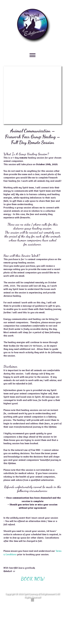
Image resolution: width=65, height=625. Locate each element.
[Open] (32, 55)
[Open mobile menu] (32, 600)
